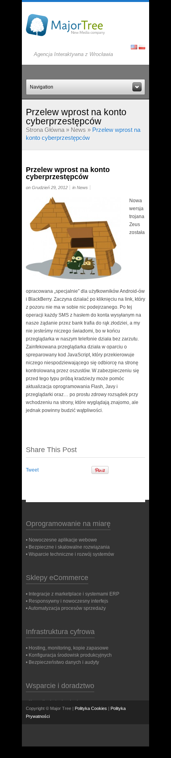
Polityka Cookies (91, 708)
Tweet (32, 470)
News (78, 129)
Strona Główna (45, 129)
